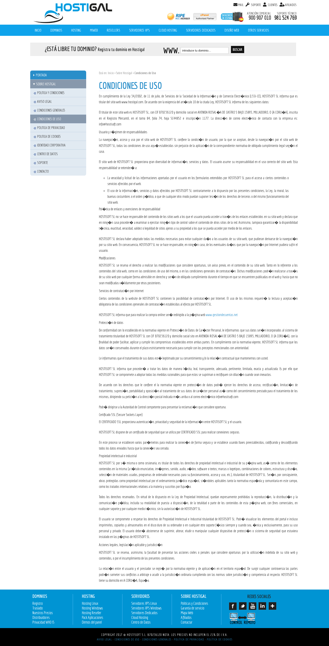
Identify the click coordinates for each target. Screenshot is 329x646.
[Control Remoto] (244, 618)
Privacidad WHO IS (43, 622)
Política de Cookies (219, 639)
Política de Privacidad (189, 639)
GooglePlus (273, 607)
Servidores (140, 596)
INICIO (38, 30)
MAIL (241, 5)
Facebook (234, 607)
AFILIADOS (291, 5)
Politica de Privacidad (51, 128)
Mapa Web (187, 612)
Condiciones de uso (49, 119)
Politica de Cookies (49, 136)
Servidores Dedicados (201, 30)
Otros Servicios (258, 30)
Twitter (244, 607)
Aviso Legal (44, 101)
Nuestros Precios (42, 612)
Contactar (186, 622)
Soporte (42, 163)
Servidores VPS (139, 30)
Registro (37, 603)
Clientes (272, 5)
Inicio (111, 73)
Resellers (113, 30)
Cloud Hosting (168, 30)
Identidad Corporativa (51, 145)
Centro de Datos (47, 154)
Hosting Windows (92, 608)
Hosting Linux (90, 603)
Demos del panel (92, 622)
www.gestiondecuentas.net (221, 314)
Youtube (253, 607)
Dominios (56, 30)
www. (171, 50)
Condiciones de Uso (127, 639)
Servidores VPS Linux (144, 603)
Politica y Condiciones (50, 93)
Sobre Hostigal (124, 73)
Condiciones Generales (51, 110)
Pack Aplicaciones (92, 617)
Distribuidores (41, 617)
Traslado (37, 608)
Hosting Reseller (91, 612)
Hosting (76, 30)
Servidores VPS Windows (146, 608)
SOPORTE (255, 5)
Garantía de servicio (192, 608)
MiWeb (94, 30)
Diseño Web (231, 30)
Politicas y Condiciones (194, 603)
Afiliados (186, 617)
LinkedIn (263, 607)
